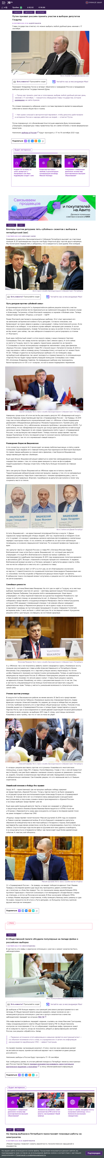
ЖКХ (9, 1124)
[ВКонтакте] (32, 141)
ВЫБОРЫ (17, 12)
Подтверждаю (94, 1153)
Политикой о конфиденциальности (31, 1155)
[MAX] (25, 141)
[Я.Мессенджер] (39, 141)
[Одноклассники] (36, 141)
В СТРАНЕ (41, 12)
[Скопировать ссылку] (43, 141)
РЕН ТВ (41, 1011)
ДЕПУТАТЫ (28, 12)
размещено (20, 100)
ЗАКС (21, 219)
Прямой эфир (95, 2)
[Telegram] (29, 141)
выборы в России (29, 133)
